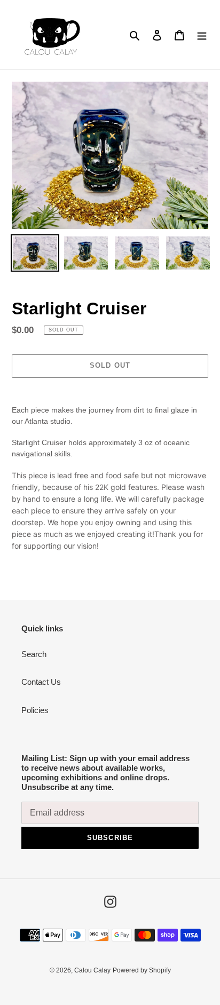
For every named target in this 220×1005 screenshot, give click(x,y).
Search (33, 654)
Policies (35, 710)
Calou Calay (92, 970)
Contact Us (41, 681)
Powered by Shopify (142, 970)
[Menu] (202, 34)
